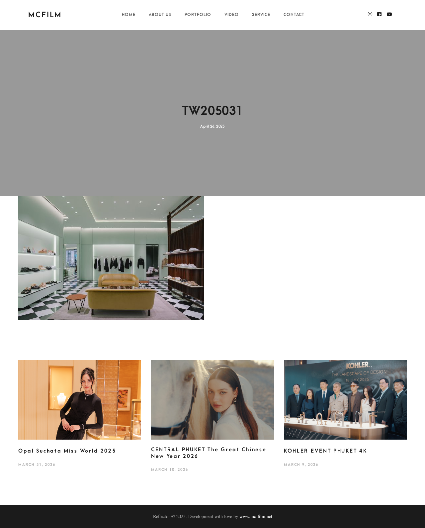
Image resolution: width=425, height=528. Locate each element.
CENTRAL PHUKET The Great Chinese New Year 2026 (208, 453)
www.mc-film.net (255, 516)
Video (231, 14)
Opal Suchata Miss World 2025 (67, 451)
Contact (294, 14)
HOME (128, 14)
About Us (160, 14)
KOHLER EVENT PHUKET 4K (325, 451)
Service (261, 14)
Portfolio (198, 14)
